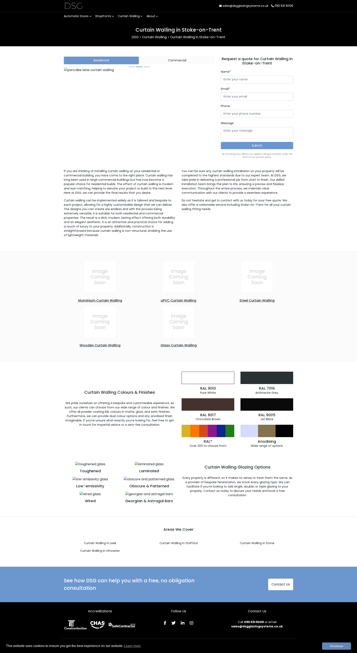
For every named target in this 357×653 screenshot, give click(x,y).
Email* (225, 89)
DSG (73, 5)
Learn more (132, 646)
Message (227, 123)
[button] (75, 70)
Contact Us (280, 584)
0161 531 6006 (283, 6)
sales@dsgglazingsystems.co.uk (245, 6)
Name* (226, 72)
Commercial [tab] (177, 60)
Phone (225, 106)
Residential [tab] (101, 60)
